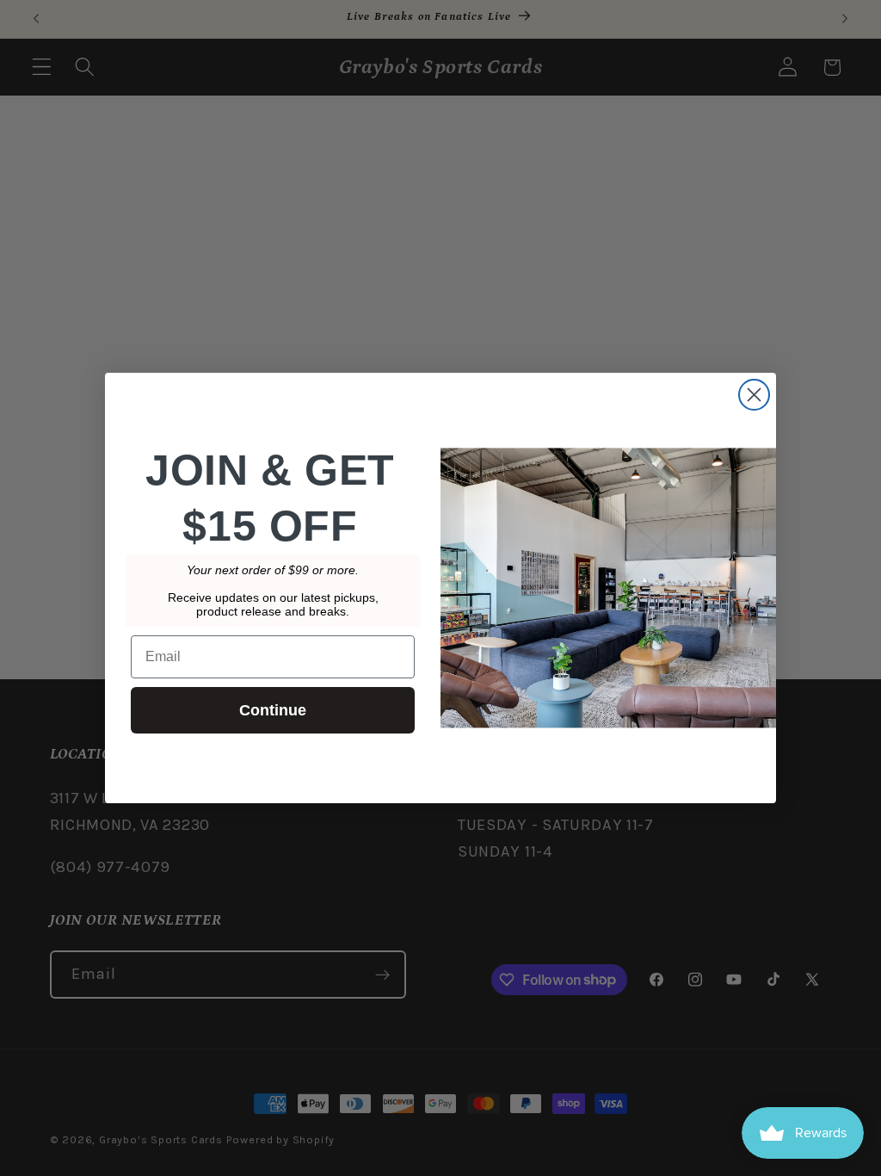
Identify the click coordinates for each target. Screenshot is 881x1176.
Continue (272, 710)
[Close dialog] (754, 395)
